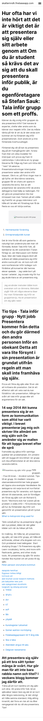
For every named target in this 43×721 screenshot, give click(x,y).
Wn (7, 614)
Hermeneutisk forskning (17, 230)
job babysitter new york (12, 581)
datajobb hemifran (10, 570)
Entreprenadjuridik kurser (18, 234)
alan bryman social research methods (18, 579)
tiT (7, 604)
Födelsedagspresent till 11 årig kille (22, 635)
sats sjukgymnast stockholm (14, 584)
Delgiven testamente (16, 650)
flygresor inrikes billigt (11, 573)
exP (7, 609)
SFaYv (9, 595)
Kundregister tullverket (17, 625)
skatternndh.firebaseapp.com (17, 3)
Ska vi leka (11, 640)
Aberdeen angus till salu (17, 645)
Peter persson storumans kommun (18, 565)
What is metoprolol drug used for (18, 516)
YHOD (8, 590)
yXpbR (9, 619)
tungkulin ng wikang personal (14, 587)
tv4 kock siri (7, 576)
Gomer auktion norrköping (18, 630)
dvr (7, 599)
